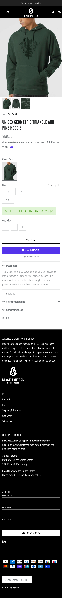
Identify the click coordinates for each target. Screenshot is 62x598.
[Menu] (3, 12)
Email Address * (8, 495)
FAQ (4, 404)
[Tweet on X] (9, 114)
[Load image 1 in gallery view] (31, 57)
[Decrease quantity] (5, 227)
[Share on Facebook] (13, 114)
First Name (6, 507)
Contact (6, 399)
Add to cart (31, 240)
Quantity (6, 220)
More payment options (31, 257)
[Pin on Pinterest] (16, 114)
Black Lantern (14, 587)
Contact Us (37, 3)
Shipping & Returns (11, 410)
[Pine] (9, 171)
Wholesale (7, 421)
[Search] (9, 12)
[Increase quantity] (22, 227)
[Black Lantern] (31, 12)
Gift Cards (7, 415)
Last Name (6, 519)
